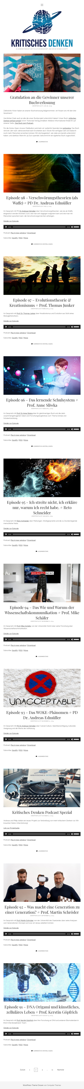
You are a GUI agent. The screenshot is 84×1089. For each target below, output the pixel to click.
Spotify (15, 238)
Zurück (22, 1070)
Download (31, 233)
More (26, 238)
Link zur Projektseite (11, 828)
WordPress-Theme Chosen (33, 1085)
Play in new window (18, 233)
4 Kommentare (43, 551)
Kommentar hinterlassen (43, 244)
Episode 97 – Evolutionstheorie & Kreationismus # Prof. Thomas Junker (42, 275)
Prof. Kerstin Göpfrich (25, 1020)
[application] (42, 227)
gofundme (67, 128)
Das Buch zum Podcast (24, 123)
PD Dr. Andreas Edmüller (26, 726)
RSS (20, 238)
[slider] (76, 227)
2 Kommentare (43, 656)
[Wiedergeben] (6, 227)
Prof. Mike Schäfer (24, 626)
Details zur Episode (11, 221)
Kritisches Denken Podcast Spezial (42, 788)
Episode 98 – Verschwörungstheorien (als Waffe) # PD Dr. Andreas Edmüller (42, 173)
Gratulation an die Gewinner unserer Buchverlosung (42, 73)
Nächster (60, 1070)
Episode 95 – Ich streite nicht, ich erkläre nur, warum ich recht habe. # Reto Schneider (42, 478)
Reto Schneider (23, 521)
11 (52, 1070)
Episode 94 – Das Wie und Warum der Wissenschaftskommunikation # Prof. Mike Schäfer (42, 583)
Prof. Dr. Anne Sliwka (25, 413)
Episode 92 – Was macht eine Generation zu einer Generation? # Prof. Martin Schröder (42, 882)
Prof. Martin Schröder (25, 920)
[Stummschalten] (72, 227)
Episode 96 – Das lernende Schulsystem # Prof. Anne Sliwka (42, 375)
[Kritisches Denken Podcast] (42, 44)
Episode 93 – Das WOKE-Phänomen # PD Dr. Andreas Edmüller (42, 688)
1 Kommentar (43, 142)
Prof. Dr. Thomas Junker (26, 313)
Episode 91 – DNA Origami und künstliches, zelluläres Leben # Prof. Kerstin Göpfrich (42, 982)
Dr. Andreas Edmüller (27, 211)
